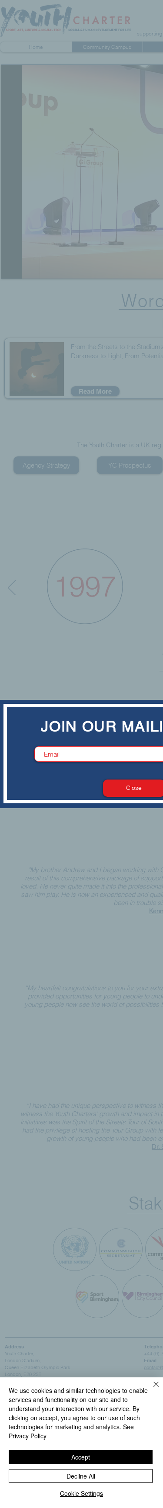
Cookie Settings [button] (81, 1493)
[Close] (150, 1389)
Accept (80, 1457)
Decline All (81, 1476)
